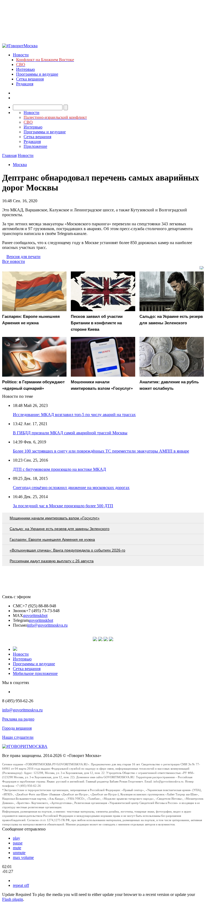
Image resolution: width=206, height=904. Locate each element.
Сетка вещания (30, 79)
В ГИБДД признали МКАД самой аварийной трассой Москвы (70, 433)
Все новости (13, 261)
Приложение (35, 146)
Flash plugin (12, 899)
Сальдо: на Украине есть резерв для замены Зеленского (59, 529)
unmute (19, 852)
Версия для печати (23, 256)
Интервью (25, 69)
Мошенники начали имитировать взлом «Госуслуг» (55, 518)
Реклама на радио (18, 719)
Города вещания (17, 728)
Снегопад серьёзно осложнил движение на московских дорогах (71, 487)
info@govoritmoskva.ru (47, 625)
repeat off (21, 885)
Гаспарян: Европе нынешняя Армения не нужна (52, 539)
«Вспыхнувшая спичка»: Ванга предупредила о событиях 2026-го (67, 550)
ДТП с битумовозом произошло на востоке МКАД (59, 469)
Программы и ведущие (37, 74)
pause (18, 843)
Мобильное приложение (35, 673)
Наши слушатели (18, 737)
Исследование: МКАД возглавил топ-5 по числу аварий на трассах (74, 414)
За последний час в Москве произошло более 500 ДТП (63, 506)
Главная (9, 155)
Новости (21, 55)
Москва (20, 164)
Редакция (24, 84)
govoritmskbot (35, 615)
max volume (23, 857)
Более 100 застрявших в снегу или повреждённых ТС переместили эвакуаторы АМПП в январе (101, 451)
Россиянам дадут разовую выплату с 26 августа (52, 561)
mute (17, 848)
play (16, 838)
